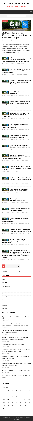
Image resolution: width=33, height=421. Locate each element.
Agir (3, 291)
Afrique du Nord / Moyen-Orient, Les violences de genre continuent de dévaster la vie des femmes (16, 59)
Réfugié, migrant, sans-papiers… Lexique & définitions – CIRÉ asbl (20, 230)
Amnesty (4, 305)
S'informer (5, 303)
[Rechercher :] (16, 16)
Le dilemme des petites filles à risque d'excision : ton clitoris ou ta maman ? (16, 168)
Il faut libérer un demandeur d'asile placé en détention (19, 190)
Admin (14, 40)
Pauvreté (4, 297)
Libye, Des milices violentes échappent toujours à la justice (20, 146)
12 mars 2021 (6, 40)
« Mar (3, 411)
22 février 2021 (6, 129)
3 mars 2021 (6, 74)
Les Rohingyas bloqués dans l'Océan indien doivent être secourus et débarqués (15, 126)
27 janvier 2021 (6, 223)
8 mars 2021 (6, 63)
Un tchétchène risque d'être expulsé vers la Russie (19, 136)
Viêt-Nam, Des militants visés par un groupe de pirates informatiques (15, 114)
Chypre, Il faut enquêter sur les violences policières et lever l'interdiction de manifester (16, 103)
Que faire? (5, 282)
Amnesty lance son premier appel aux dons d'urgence (19, 199)
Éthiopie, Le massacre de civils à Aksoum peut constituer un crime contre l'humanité (16, 82)
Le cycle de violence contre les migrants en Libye (20, 209)
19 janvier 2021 (6, 259)
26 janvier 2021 (6, 244)
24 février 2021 (6, 107)
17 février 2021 (6, 149)
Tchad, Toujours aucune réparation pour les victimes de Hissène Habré (16, 240)
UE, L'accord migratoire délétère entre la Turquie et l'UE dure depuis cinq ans (16, 35)
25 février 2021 (6, 95)
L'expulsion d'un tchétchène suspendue (19, 92)
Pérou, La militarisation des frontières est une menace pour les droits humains (16, 219)
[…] (19, 52)
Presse (4, 300)
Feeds (3, 279)
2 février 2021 (6, 212)
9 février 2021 (6, 160)
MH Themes (16, 419)
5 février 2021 (6, 171)
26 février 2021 (6, 86)
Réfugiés (4, 308)
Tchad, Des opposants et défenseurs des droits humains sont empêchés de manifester (16, 156)
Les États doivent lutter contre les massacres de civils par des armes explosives (16, 70)
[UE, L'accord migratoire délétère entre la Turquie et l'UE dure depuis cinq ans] (16, 25)
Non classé (5, 294)
